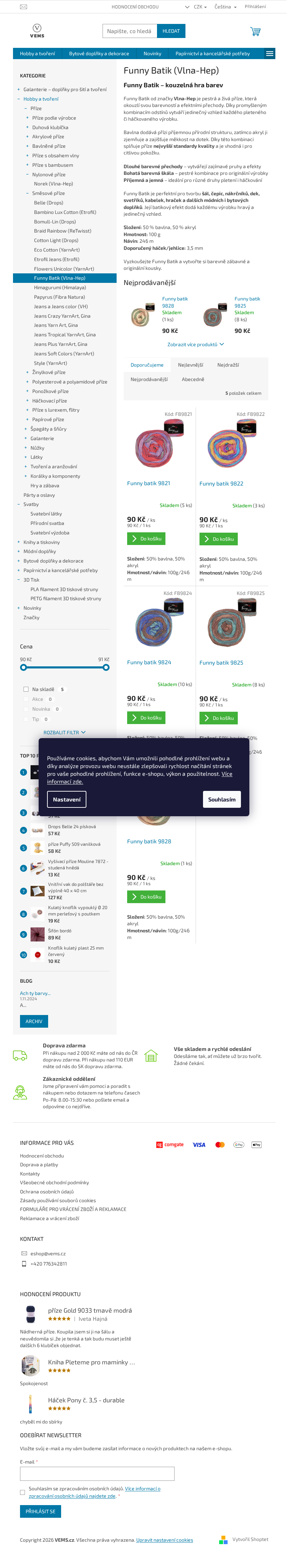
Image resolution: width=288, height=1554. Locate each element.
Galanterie (42, 438)
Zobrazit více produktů (192, 344)
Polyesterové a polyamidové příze (69, 382)
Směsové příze (48, 193)
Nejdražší (228, 365)
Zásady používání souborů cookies (58, 1200)
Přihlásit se (40, 1511)
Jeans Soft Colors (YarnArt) (64, 353)
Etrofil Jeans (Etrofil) (56, 259)
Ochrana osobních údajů (47, 1191)
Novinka (45, 709)
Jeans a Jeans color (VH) (61, 306)
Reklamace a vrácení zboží (49, 1218)
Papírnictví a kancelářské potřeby (61, 570)
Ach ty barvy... (35, 993)
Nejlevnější (190, 365)
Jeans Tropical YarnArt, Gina (65, 334)
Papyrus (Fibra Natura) (59, 297)
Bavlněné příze (49, 146)
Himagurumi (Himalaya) (60, 287)
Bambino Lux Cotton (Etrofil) (65, 212)
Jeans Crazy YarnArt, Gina (62, 316)
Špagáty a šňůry (48, 429)
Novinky (32, 608)
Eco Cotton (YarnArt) (57, 250)
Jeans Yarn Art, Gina (56, 325)
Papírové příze (48, 419)
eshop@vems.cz (48, 1253)
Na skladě (48, 689)
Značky (31, 617)
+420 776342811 (49, 1264)
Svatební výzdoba (50, 532)
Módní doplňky (40, 551)
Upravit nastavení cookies (164, 1540)
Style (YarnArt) (50, 363)
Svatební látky (46, 513)
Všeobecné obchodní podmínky (54, 1182)
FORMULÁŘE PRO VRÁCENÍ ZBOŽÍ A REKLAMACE (73, 1209)
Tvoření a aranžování (54, 466)
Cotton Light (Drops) (56, 240)
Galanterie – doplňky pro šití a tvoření (65, 89)
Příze (36, 108)
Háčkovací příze (49, 401)
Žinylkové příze (49, 372)
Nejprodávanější (149, 379)
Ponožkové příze (50, 391)
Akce (42, 699)
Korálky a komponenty (55, 476)
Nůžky (37, 448)
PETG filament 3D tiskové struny (66, 598)
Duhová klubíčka (50, 127)
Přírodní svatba (47, 523)
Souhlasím (222, 799)
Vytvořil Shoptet (250, 1539)
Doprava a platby (39, 1164)
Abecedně (193, 379)
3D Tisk (31, 580)
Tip (39, 719)
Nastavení (66, 799)
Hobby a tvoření (41, 99)
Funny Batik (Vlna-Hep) (59, 278)
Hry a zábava (45, 485)
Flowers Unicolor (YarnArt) (64, 269)
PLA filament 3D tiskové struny (64, 589)
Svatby (31, 504)
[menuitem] (37, 53)
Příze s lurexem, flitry (55, 410)
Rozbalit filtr (61, 732)
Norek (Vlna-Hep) (53, 183)
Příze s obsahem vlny (55, 155)
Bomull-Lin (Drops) (55, 221)
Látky (36, 457)
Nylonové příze (49, 174)
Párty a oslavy (39, 495)
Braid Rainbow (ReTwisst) (62, 231)
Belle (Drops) (48, 202)
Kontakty (30, 1173)
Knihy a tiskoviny (42, 542)
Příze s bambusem (52, 165)
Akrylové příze (48, 136)
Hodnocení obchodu (135, 6)
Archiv (34, 1021)
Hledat (171, 31)
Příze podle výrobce (54, 118)
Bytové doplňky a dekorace (54, 561)
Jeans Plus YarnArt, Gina (60, 344)
